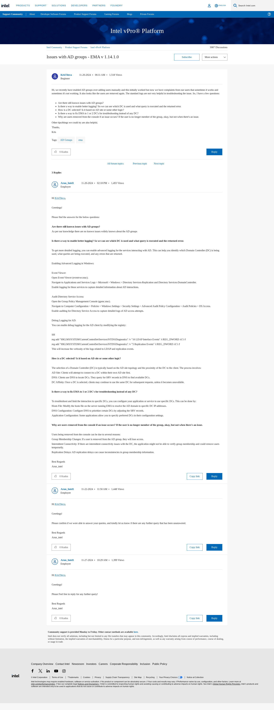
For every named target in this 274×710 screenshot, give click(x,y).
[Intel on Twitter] (40, 678)
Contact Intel (63, 671)
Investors (92, 671)
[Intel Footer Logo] (16, 682)
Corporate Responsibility (124, 671)
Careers (103, 671)
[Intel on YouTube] (56, 678)
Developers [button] (77, 5)
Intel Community (55, 47)
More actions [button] (212, 57)
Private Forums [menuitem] (154, 14)
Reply (214, 155)
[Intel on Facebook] (32, 678)
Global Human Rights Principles (226, 690)
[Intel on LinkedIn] (48, 678)
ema (81, 143)
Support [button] (40, 5)
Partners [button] (96, 5)
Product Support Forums (79, 47)
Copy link (194, 483)
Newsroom (78, 671)
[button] (221, 75)
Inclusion (146, 671)
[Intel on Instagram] (64, 678)
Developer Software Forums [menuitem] (56, 14)
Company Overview (42, 671)
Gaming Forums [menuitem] (117, 14)
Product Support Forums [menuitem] (89, 14)
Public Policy (160, 671)
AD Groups (67, 143)
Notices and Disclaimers (88, 690)
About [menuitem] (33, 14)
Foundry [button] (113, 5)
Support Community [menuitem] (13, 14)
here (138, 639)
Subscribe (187, 57)
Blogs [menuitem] (136, 14)
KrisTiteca (60, 201)
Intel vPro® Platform (104, 47)
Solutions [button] (57, 5)
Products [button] (22, 5)
